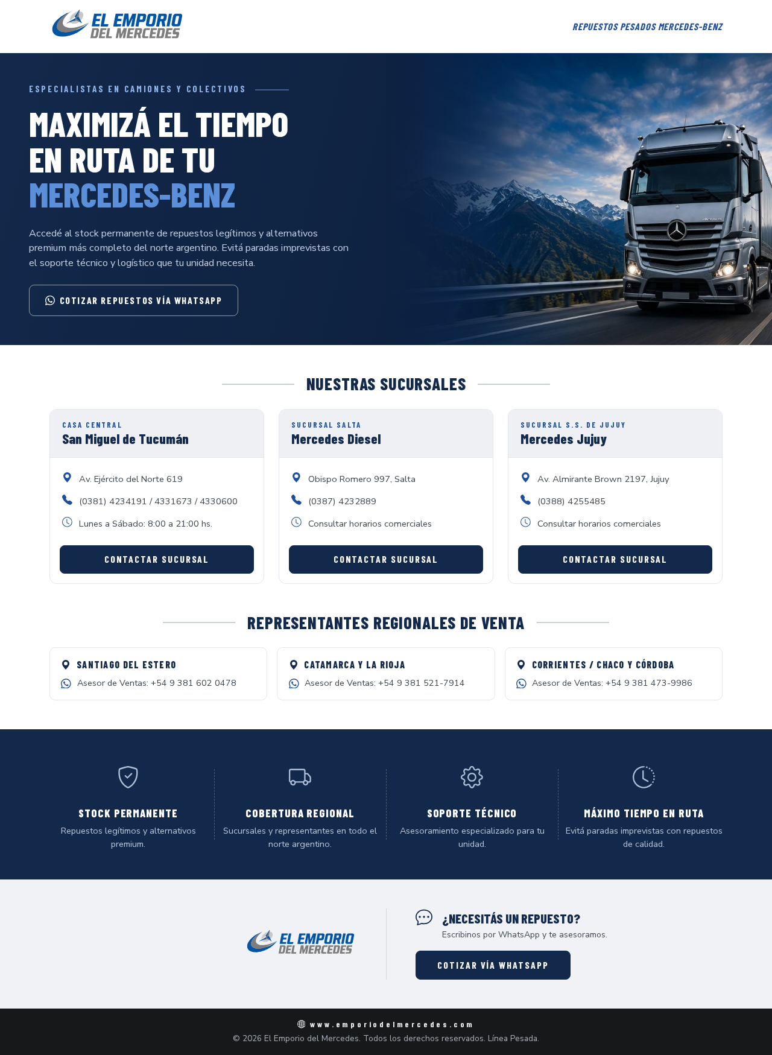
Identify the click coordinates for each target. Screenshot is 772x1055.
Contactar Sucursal (157, 559)
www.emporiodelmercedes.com (392, 1024)
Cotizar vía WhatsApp (492, 965)
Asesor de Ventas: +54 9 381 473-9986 (612, 683)
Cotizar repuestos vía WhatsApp (141, 300)
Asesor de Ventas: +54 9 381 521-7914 (385, 683)
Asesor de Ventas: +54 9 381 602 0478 (156, 683)
